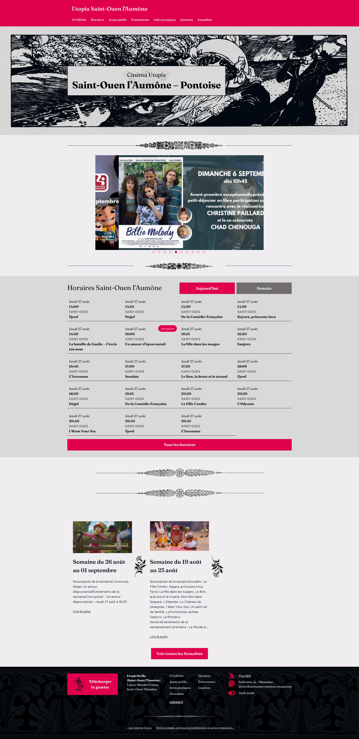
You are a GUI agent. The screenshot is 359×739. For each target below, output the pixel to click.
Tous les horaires (179, 444)
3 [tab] (165, 253)
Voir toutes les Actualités (180, 653)
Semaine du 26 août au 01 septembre (99, 566)
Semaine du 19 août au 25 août (176, 566)
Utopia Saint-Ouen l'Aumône (110, 8)
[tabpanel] (179, 202)
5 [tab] (177, 253)
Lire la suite (81, 611)
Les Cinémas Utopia (139, 727)
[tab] (207, 288)
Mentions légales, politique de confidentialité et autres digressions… (195, 727)
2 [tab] (160, 253)
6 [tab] (182, 253)
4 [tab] (171, 253)
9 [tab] (199, 253)
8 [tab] (193, 253)
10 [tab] (205, 253)
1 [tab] (154, 253)
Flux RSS (245, 676)
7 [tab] (188, 253)
